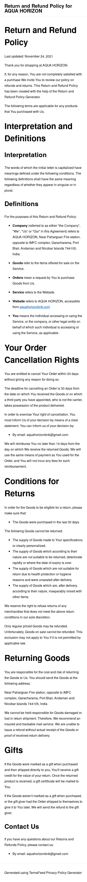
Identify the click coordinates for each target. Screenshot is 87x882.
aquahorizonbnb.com (35, 306)
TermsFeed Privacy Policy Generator (55, 872)
